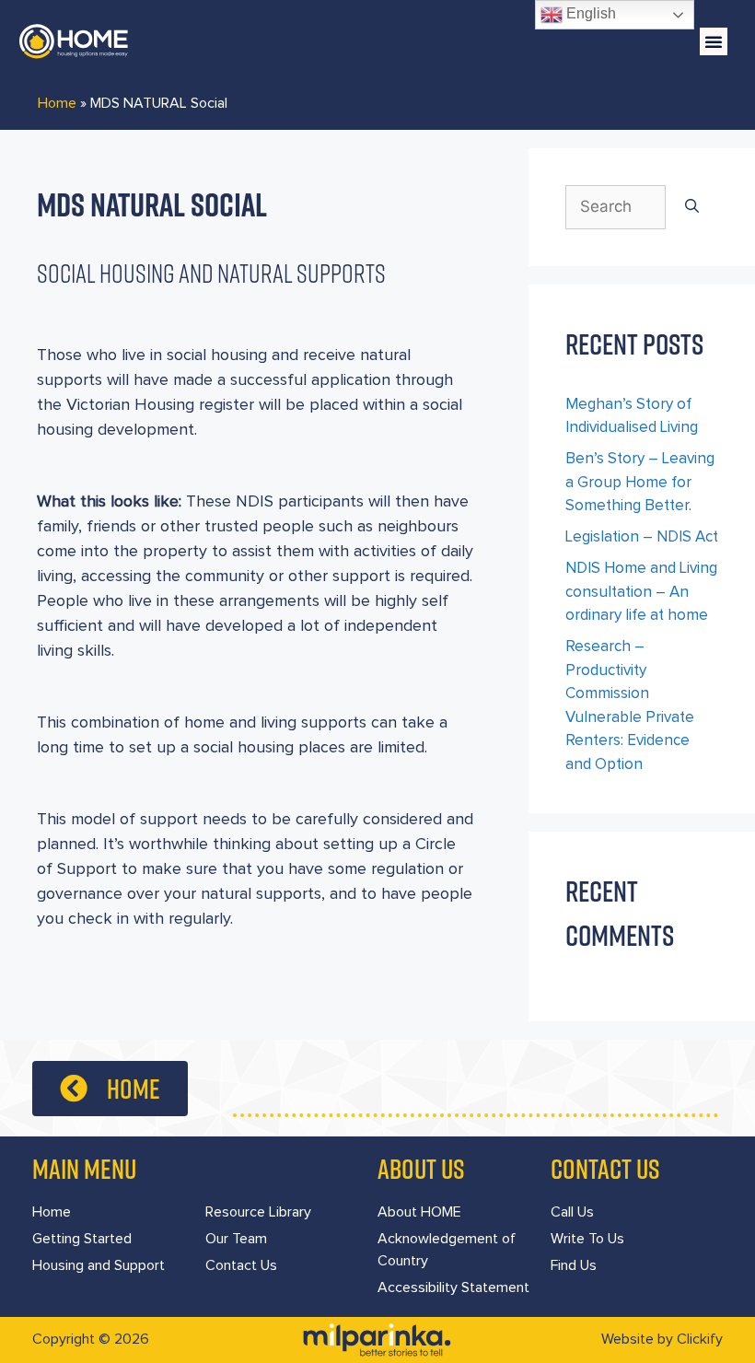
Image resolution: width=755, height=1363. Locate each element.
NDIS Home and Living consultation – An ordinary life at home (641, 592)
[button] (713, 41)
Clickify (700, 1339)
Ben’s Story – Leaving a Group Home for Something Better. (639, 482)
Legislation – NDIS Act (641, 537)
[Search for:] (615, 207)
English (589, 13)
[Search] (692, 207)
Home (57, 103)
